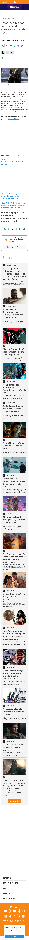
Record (6, 893)
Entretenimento (10, 883)
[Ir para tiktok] (10, 916)
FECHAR (14, 936)
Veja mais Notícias (14, 801)
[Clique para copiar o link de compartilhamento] (22, 46)
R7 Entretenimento (5, 18)
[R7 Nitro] (14, 7)
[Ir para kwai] (18, 911)
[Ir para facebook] (10, 911)
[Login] (26, 2)
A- (12, 52)
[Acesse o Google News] (18, 46)
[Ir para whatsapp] (18, 916)
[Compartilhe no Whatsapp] (14, 46)
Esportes (7, 878)
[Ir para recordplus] (6, 916)
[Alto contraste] (3, 52)
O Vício (13, 18)
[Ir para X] (14, 916)
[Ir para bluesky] (6, 911)
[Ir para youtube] (23, 916)
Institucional (9, 898)
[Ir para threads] (23, 911)
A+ (7, 52)
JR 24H (5, 888)
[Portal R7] (14, 2)
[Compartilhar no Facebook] (7, 46)
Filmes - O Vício (13, 119)
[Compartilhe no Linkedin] (11, 46)
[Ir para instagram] (14, 911)
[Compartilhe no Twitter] (3, 46)
